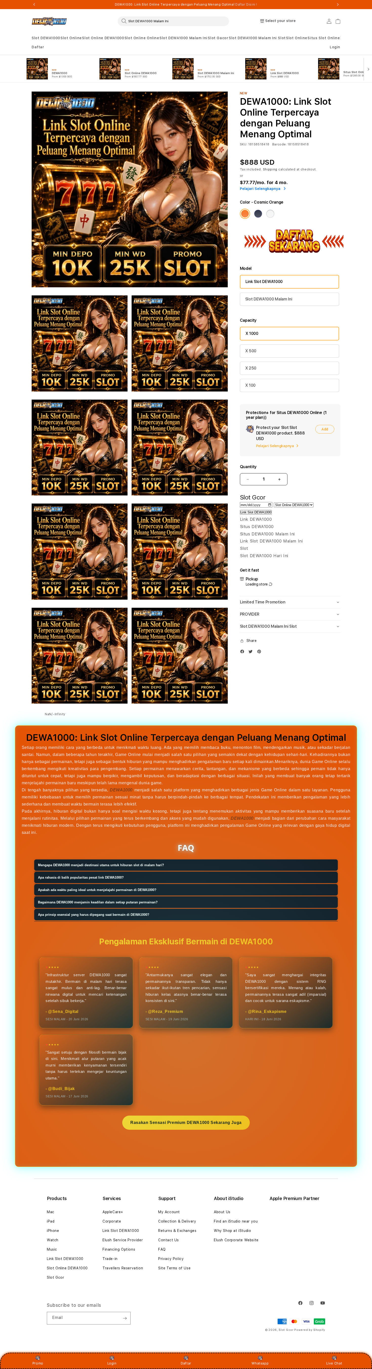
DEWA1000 (121, 790)
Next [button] (337, 4)
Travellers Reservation (122, 1268)
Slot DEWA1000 (46, 38)
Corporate (111, 1221)
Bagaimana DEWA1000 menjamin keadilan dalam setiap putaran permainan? (98, 902)
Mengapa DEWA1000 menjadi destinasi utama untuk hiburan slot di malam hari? (101, 865)
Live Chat (334, 1363)
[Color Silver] (270, 214)
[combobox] (173, 21)
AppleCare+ (112, 1212)
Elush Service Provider (122, 1240)
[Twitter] (251, 652)
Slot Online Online (142, 38)
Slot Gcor (55, 1277)
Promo (37, 1363)
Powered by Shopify (309, 1330)
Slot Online (71, 38)
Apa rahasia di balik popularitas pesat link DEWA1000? (81, 877)
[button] (46, 38)
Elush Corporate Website (236, 1240)
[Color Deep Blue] (258, 214)
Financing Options (118, 1249)
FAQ (162, 1249)
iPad (50, 1221)
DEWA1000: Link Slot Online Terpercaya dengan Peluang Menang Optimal (186, 4)
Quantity (248, 466)
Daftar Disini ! (246, 4)
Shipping (270, 169)
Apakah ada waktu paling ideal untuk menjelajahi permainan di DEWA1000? (97, 890)
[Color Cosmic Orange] (245, 214)
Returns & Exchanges (177, 1231)
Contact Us (168, 1240)
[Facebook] (243, 652)
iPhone (53, 1231)
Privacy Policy (171, 1259)
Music (52, 1249)
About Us (222, 1212)
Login (112, 1363)
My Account (169, 1212)
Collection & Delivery (177, 1221)
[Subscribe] (124, 1318)
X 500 (250, 351)
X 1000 (251, 333)
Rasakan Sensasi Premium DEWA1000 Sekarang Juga (186, 1122)
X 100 (250, 385)
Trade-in (110, 1259)
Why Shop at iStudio (232, 1231)
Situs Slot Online (323, 38)
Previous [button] (34, 4)
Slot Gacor (218, 38)
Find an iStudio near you (236, 1221)
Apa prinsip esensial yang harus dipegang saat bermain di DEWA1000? (93, 915)
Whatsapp (260, 1363)
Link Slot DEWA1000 (264, 281)
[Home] (49, 21)
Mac (50, 1212)
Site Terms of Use (174, 1268)
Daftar (186, 1363)
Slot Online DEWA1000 (103, 38)
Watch (52, 1240)
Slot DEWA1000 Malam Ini (183, 38)
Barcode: (279, 144)
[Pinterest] (260, 652)
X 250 (250, 368)
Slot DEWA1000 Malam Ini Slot (257, 38)
